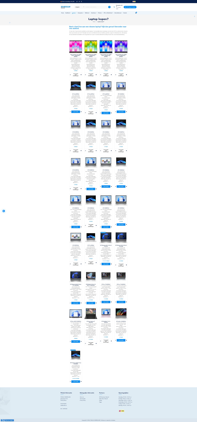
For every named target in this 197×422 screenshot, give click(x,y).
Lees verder (75, 111)
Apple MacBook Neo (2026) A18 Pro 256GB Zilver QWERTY (121, 55)
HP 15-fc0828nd (106, 132)
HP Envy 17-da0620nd (121, 284)
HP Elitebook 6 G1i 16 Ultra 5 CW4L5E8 (121, 246)
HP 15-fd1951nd (76, 245)
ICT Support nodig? (130, 7)
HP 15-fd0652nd (121, 170)
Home (62, 13)
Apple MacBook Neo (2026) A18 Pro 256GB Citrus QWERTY (90, 55)
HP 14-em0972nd (90, 94)
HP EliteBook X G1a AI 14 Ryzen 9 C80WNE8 (91, 285)
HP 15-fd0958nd (121, 208)
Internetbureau (117, 13)
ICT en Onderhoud (108, 13)
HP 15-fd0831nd (76, 208)
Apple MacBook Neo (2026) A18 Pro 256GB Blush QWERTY (75, 55)
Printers (100, 13)
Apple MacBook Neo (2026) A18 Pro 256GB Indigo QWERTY (106, 55)
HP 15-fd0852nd (91, 208)
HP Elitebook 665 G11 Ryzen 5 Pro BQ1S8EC (75, 285)
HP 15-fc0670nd (91, 132)
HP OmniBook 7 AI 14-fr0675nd (106, 322)
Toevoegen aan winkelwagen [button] (75, 74)
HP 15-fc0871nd (121, 132)
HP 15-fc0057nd (121, 94)
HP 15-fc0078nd (76, 132)
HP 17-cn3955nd (91, 245)
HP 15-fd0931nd (106, 208)
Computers (80, 13)
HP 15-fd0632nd (106, 170)
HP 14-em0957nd (75, 94)
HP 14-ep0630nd (106, 94)
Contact (125, 13)
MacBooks (67, 13)
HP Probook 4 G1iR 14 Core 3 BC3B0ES (75, 363)
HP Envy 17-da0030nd (106, 284)
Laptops (74, 13)
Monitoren (93, 13)
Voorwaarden (83, 398)
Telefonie (87, 13)
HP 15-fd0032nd (91, 170)
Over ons (82, 397)
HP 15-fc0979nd (76, 170)
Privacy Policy (83, 400)
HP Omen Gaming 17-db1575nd (91, 322)
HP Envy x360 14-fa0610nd (75, 321)
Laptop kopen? (101, 21)
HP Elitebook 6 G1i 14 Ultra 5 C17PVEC (106, 246)
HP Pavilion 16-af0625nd (121, 321)
